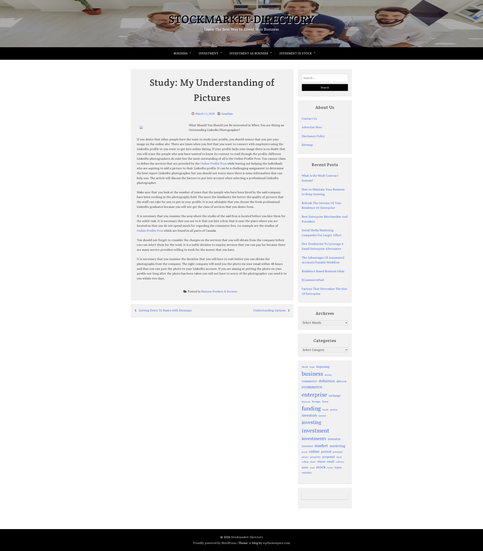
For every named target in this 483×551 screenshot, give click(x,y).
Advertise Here (312, 127)
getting (333, 409)
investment (315, 430)
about (305, 366)
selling (305, 461)
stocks (330, 467)
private (305, 457)
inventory (309, 415)
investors (307, 446)
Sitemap (307, 145)
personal (337, 451)
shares (321, 461)
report (339, 457)
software (340, 461)
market (321, 445)
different (342, 381)
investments (314, 438)
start (312, 467)
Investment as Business (248, 53)
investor (334, 438)
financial (306, 401)
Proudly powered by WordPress (214, 543)
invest (322, 415)
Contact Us (309, 118)
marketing (337, 446)
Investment (208, 53)
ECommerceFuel (313, 280)
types (338, 467)
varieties (307, 472)
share (313, 461)
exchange (335, 395)
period (326, 451)
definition (327, 380)
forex (325, 401)
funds (325, 409)
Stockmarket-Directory (242, 19)
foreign (316, 401)
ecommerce (312, 386)
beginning (322, 366)
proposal (328, 457)
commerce (309, 381)
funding (311, 408)
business (312, 373)
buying (328, 374)
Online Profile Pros (213, 163)
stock (321, 467)
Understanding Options (269, 310)
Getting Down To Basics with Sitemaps (165, 310)
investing (311, 422)
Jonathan (227, 113)
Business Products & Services (219, 291)
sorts (305, 467)
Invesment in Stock (295, 53)
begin (312, 367)
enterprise (314, 394)
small (330, 461)
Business (181, 53)
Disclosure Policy (313, 136)
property (315, 457)
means (304, 452)
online (314, 451)
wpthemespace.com (276, 543)
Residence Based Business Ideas (323, 271)
